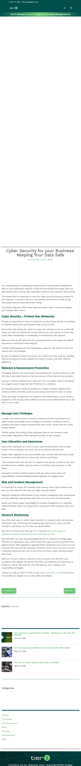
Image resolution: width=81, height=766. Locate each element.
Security (5, 731)
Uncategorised (8, 735)
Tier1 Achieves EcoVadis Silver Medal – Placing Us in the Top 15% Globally (44, 634)
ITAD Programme (10, 723)
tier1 (32, 260)
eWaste (5, 715)
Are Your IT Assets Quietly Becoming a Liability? (36, 662)
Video (4, 739)
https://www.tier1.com (50, 573)
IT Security (7, 719)
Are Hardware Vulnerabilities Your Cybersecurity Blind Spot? (42, 648)
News (50, 260)
